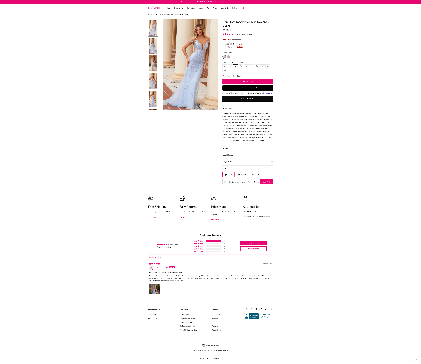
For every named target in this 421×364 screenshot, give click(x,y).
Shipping (215, 318)
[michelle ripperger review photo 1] (154, 289)
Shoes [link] (215, 8)
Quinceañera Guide (187, 326)
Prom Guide (184, 314)
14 (268, 66)
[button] (257, 8)
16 (225, 70)
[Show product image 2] (153, 45)
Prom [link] (169, 8)
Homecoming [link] (178, 8)
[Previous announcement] (181, 2)
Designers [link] (235, 8)
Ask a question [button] (253, 248)
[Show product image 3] (153, 63)
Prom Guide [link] (224, 8)
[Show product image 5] (153, 99)
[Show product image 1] (153, 27)
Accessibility (216, 330)
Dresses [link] (201, 8)
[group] (189, 64)
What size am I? (238, 62)
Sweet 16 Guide (186, 322)
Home (150, 14)
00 (225, 66)
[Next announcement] (239, 2)
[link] (261, 8)
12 (262, 66)
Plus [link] (208, 8)
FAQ (213, 322)
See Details (152, 217)
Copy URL (266, 182)
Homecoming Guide (187, 318)
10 (258, 66)
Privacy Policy (216, 358)
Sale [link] (243, 8)
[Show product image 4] (153, 81)
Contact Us (216, 314)
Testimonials (152, 318)
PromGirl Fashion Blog (188, 330)
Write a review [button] (253, 243)
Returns (215, 326)
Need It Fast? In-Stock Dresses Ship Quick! (210, 2)
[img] (154, 264)
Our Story (152, 314)
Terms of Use (204, 358)
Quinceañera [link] (191, 8)
